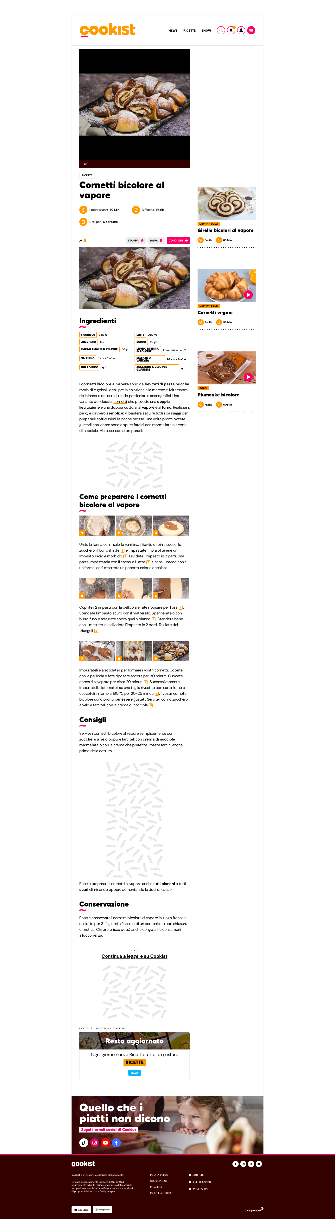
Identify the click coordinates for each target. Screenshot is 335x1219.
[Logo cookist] (108, 30)
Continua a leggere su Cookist (134, 956)
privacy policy (159, 1175)
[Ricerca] (221, 30)
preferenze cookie (161, 1193)
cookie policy (158, 1181)
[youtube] (105, 1142)
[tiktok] (83, 1142)
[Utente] (241, 30)
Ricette (189, 30)
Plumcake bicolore (218, 395)
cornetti (120, 401)
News (173, 30)
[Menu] (251, 30)
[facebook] (116, 1142)
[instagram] (94, 1142)
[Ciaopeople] (254, 1209)
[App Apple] (81, 1209)
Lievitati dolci (102, 1028)
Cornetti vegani (215, 312)
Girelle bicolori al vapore (226, 230)
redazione (156, 1187)
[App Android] (102, 1209)
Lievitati (84, 1028)
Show (206, 30)
